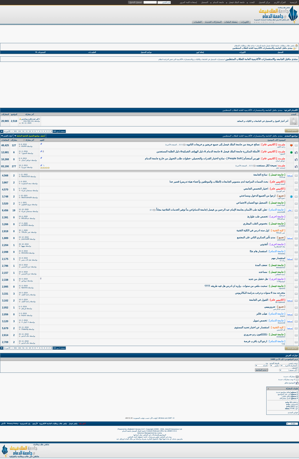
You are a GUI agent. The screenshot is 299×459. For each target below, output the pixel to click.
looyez (282, 316)
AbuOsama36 (26, 197)
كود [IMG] (294, 406)
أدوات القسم (7, 136)
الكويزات (245, 22)
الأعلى (3, 423)
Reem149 (281, 323)
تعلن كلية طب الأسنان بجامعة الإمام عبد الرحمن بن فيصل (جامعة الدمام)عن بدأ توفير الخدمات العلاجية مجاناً (211, 209)
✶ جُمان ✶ (25, 322)
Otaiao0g (24, 329)
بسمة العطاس (280, 274)
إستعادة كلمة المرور (188, 2)
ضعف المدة (261, 265)
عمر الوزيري (280, 191)
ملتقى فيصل (73, 423)
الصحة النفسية (280, 184)
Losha (159, 433)
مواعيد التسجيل (146, 52)
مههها (23, 246)
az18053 (282, 226)
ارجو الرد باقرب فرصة (255, 341)
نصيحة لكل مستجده (266, 165)
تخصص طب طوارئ (257, 216)
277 (14, 166)
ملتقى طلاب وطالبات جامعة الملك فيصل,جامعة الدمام (276, 46)
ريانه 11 (282, 260)
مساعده (263, 272)
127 (14, 145)
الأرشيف (35, 423)
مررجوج (282, 295)
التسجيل (204, 2)
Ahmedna (281, 254)
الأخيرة (7, 131)
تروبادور (24, 281)
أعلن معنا (82, 423)
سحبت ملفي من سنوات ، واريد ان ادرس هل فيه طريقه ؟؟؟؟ (236, 286)
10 (30, 131)
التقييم (42, 140)
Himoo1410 (25, 176)
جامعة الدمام (218, 2)
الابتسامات (294, 404)
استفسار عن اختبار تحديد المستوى (251, 327)
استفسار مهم (278, 258)
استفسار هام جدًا (258, 251)
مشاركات (14, 140)
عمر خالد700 (280, 233)
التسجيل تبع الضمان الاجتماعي (251, 202)
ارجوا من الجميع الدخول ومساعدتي (257, 195)
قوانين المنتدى (293, 412)
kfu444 (23, 146)
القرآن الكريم (280, 2)
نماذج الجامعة (260, 174)
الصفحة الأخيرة (171, 145)
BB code (293, 402)
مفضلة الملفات (230, 22)
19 (13, 210)
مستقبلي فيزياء (26, 190)
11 (27, 131)
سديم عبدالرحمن (279, 309)
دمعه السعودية (26, 183)
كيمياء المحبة (280, 205)
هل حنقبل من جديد (258, 279)
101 (19, 131)
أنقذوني (264, 244)
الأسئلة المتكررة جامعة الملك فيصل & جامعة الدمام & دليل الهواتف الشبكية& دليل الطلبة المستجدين (208, 151)
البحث (252, 2)
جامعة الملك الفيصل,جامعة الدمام (134, 431)
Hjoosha (282, 288)
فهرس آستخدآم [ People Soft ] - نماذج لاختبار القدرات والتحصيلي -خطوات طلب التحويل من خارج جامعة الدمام (202, 158)
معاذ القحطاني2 (279, 247)
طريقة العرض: (274, 363)
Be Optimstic (280, 302)
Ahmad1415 (280, 267)
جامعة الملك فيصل (237, 2)
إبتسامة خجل (280, 168)
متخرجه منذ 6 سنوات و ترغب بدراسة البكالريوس (260, 292)
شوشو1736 (281, 281)
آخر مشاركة (30, 140)
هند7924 (282, 177)
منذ (267, 363)
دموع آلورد (281, 198)
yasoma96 (281, 212)
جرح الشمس (26, 267)
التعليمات (198, 22)
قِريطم (23, 308)
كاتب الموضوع (273, 140)
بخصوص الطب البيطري (255, 223)
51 (23, 131)
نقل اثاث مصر (26, 260)
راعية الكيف (281, 147)
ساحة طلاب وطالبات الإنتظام (244, 46)
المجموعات (41, 52)
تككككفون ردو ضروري (255, 334)
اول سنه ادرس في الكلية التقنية (253, 230)
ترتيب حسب (293, 363)
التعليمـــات (92, 52)
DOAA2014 (281, 337)
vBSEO (170, 431)
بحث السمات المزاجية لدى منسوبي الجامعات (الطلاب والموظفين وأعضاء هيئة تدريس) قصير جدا (219, 181)
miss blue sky (28, 121)
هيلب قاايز (261, 313)
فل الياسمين (281, 330)
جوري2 (23, 167)
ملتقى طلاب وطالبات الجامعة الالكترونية (53, 423)
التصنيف (295, 368)
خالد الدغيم (25, 336)
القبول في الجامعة (258, 299)
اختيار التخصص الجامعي (256, 188)
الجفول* (282, 154)
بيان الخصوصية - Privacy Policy (18, 423)
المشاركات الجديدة (213, 22)
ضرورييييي (269, 306)
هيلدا (283, 344)
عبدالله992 (281, 219)
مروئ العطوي (26, 204)
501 (15, 131)
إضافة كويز (200, 52)
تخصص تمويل (260, 320)
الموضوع (282, 140)
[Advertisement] (242, 36)
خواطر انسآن (280, 161)
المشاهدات (5, 140)
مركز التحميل (264, 2)
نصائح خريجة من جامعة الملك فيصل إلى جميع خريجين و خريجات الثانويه (223, 144)
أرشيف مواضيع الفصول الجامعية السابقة (31, 136)
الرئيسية (293, 2)
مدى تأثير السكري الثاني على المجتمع (256, 237)
